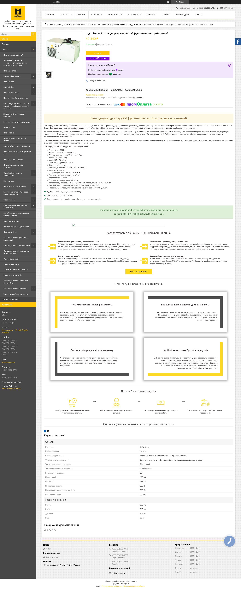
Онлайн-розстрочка (11, 299)
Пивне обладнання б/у (13, 55)
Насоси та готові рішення (14, 186)
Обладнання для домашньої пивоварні (15, 238)
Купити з (93, 58)
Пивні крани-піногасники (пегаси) (14, 139)
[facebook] (45, 432)
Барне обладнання (11, 76)
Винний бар (8, 87)
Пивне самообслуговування (15, 98)
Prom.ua (134, 581)
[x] (48, 432)
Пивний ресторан (11, 92)
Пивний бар (8, 81)
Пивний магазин (10, 71)
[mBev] (18, 13)
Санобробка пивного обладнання (12, 174)
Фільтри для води (11, 259)
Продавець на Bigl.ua (120, 584)
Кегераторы (8, 181)
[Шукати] (33, 34)
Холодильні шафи (11, 264)
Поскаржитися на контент (112, 586)
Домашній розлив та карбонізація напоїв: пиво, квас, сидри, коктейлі (15, 63)
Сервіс (166, 15)
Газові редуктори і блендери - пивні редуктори (16, 193)
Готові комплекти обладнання (16, 122)
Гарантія (151, 15)
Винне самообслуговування (15, 294)
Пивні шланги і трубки (13, 159)
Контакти (96, 15)
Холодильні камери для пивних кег (13, 115)
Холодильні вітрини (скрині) (15, 269)
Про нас (5, 44)
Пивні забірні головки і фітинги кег (17, 152)
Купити (97, 53)
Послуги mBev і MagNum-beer (16, 226)
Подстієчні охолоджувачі (140, 24)
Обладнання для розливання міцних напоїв (16, 252)
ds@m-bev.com (8, 362)
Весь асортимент (139, 271)
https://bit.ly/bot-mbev (11, 388)
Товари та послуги (57, 24)
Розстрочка (134, 15)
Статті (199, 15)
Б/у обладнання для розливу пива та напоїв (16, 214)
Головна (49, 15)
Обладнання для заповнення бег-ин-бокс (16, 281)
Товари (5, 49)
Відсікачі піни (9, 200)
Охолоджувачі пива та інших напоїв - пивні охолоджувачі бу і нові (16, 106)
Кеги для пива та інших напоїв (16, 245)
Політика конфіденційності (134, 586)
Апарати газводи (11, 221)
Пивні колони (9, 127)
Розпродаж (182, 15)
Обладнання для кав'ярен (14, 288)
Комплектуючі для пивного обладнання (15, 206)
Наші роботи (115, 15)
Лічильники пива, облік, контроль (14, 166)
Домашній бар (9, 232)
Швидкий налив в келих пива (16, 146)
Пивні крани (8, 133)
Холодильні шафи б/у (12, 275)
